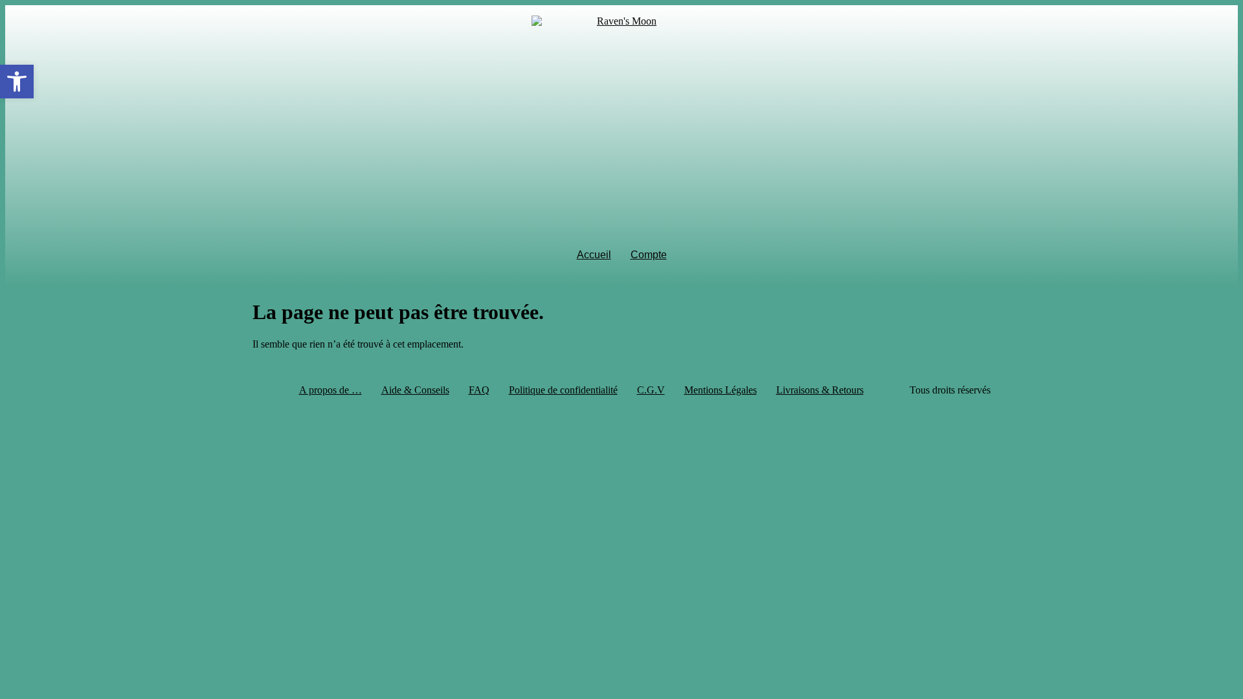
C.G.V (651, 389)
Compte (649, 254)
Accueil (594, 254)
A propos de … (330, 389)
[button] (17, 81)
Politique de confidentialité (563, 389)
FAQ (479, 389)
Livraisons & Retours (820, 389)
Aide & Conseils (415, 389)
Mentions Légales (720, 389)
